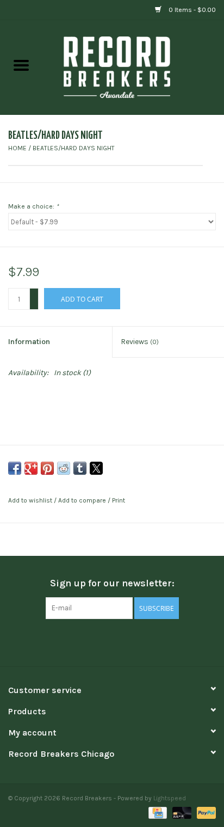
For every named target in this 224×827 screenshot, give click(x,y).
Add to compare (83, 500)
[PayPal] (204, 812)
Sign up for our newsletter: (112, 583)
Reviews (140, 341)
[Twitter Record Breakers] (112, 641)
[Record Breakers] (133, 66)
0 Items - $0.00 (191, 10)
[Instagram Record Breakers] (131, 641)
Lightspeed (169, 798)
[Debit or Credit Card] (181, 812)
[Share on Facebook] (14, 468)
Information (29, 341)
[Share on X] (96, 468)
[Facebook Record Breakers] (93, 641)
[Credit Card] (157, 812)
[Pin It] (47, 468)
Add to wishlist (31, 500)
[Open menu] (21, 65)
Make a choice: (33, 206)
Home (17, 148)
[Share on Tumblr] (79, 468)
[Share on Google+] (31, 468)
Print (118, 500)
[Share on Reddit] (63, 468)
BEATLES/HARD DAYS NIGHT (74, 148)
